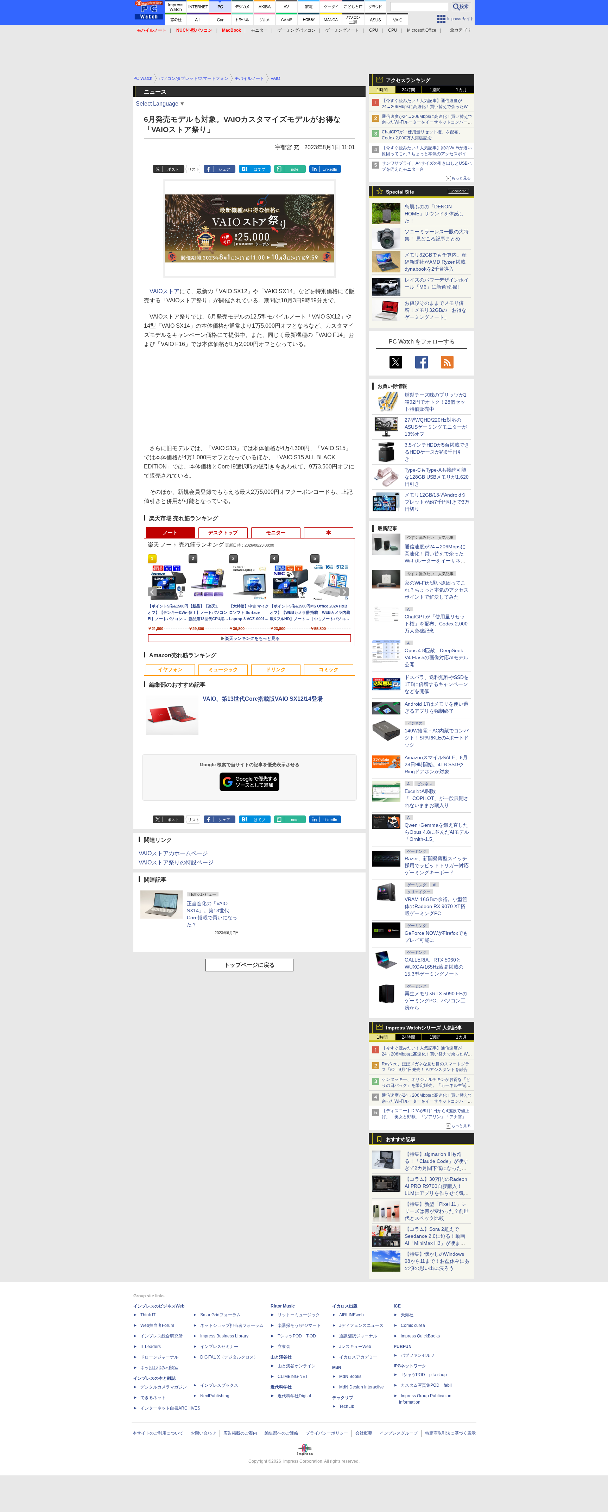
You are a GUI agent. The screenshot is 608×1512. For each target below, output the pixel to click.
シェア (224, 169)
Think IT (148, 1314)
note (294, 169)
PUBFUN (403, 1346)
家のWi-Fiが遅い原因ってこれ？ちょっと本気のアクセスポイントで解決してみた (437, 590)
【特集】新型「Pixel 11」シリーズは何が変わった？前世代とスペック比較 (437, 1211)
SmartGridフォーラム (220, 1314)
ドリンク (276, 669)
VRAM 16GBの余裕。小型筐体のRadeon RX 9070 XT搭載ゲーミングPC (436, 906)
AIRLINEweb (351, 1314)
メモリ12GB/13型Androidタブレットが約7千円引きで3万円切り (437, 502)
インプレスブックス (219, 1385)
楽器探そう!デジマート (299, 1325)
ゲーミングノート (342, 30)
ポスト (173, 169)
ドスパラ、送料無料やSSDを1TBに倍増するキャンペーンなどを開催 (437, 684)
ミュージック (223, 669)
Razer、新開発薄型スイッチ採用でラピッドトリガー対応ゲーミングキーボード (437, 865)
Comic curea (413, 1325)
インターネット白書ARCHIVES (170, 1408)
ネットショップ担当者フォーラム (232, 1325)
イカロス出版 (344, 1306)
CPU (392, 30)
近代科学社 (281, 1387)
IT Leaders (150, 1346)
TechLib (346, 1406)
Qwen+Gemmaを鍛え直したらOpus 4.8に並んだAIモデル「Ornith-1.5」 (437, 832)
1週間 (435, 89)
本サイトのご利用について (158, 1433)
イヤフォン (170, 669)
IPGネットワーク (410, 1365)
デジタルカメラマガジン (163, 1387)
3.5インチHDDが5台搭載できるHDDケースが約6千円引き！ (437, 452)
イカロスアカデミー (358, 1357)
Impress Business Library (224, 1336)
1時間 (382, 89)
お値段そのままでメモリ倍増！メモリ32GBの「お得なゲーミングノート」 (436, 310)
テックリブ (342, 1397)
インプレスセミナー (219, 1346)
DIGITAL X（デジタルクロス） (229, 1357)
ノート (170, 532)
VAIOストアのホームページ (173, 853)
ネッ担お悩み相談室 (159, 1367)
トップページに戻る (249, 965)
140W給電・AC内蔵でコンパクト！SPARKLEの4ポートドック (437, 738)
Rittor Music (283, 1306)
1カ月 (461, 89)
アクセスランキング (408, 80)
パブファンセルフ (418, 1355)
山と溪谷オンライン (297, 1365)
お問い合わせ (203, 1433)
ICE (397, 1306)
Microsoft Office (421, 30)
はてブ (259, 169)
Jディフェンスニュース (361, 1325)
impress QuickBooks (420, 1336)
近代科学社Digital (294, 1395)
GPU (373, 30)
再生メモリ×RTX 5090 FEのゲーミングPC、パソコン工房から (436, 1000)
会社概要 (363, 1433)
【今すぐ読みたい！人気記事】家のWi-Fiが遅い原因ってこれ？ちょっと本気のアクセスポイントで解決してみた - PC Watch (427, 153)
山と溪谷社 (281, 1357)
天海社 (407, 1314)
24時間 (408, 89)
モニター (259, 30)
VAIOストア (164, 291)
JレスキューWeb (355, 1346)
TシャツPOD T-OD (297, 1336)
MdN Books (350, 1376)
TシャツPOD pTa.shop (424, 1374)
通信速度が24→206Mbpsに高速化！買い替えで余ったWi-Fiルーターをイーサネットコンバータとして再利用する (427, 122)
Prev (153, 592)
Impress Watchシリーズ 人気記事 (424, 1028)
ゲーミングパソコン (297, 30)
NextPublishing (214, 1395)
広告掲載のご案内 (240, 1433)
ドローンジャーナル (159, 1357)
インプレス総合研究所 (161, 1336)
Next (345, 592)
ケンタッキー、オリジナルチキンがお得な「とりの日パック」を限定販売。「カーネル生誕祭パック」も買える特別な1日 (426, 1085)
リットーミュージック (299, 1314)
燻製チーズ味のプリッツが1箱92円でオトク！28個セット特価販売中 (436, 402)
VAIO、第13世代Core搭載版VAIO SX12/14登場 (263, 699)
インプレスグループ (399, 1433)
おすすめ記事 (401, 1139)
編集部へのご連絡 (281, 1433)
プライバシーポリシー (327, 1433)
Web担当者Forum (157, 1325)
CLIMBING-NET (293, 1376)
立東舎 (284, 1346)
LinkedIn (330, 169)
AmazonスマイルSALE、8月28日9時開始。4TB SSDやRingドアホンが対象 (436, 764)
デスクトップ (223, 532)
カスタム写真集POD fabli (426, 1385)
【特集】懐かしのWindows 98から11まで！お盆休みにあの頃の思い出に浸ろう (437, 1261)
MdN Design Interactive (361, 1387)
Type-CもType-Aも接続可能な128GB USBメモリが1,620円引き (437, 477)
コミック (328, 669)
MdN (336, 1367)
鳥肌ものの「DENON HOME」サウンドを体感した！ (434, 213)
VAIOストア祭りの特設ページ (176, 862)
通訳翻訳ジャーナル (358, 1336)
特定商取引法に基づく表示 (450, 1433)
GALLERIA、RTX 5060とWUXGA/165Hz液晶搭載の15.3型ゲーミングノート (434, 967)
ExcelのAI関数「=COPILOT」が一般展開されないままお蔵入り (437, 798)
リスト (194, 169)
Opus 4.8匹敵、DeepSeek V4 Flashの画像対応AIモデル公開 (436, 657)
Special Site (400, 192)
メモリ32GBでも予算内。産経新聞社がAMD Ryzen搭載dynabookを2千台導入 (436, 262)
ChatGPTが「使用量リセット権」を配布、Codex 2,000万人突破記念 (436, 624)
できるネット (153, 1397)
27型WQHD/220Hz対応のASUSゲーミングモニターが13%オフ (436, 427)
